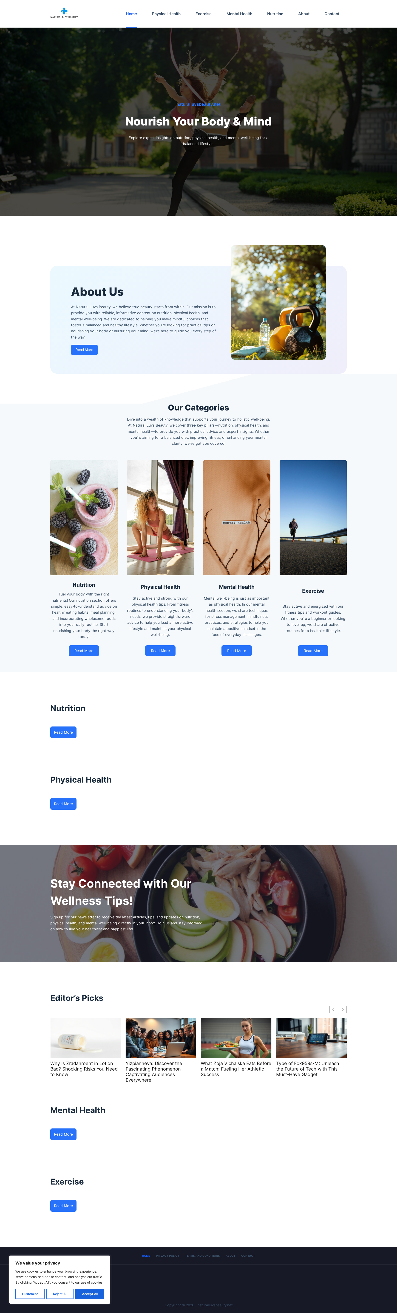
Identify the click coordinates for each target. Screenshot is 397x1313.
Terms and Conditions (202, 1255)
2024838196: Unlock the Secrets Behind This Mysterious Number (235, 1069)
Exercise (204, 13)
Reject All (60, 1294)
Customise (30, 1294)
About (303, 13)
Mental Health (239, 13)
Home (131, 13)
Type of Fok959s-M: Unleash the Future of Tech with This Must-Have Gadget (157, 1069)
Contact (331, 13)
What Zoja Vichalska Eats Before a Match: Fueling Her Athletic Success (85, 1069)
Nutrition (275, 13)
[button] (343, 1009)
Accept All (90, 1294)
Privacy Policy (167, 1255)
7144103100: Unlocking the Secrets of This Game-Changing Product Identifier (311, 1069)
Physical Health (166, 13)
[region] (59, 1280)
